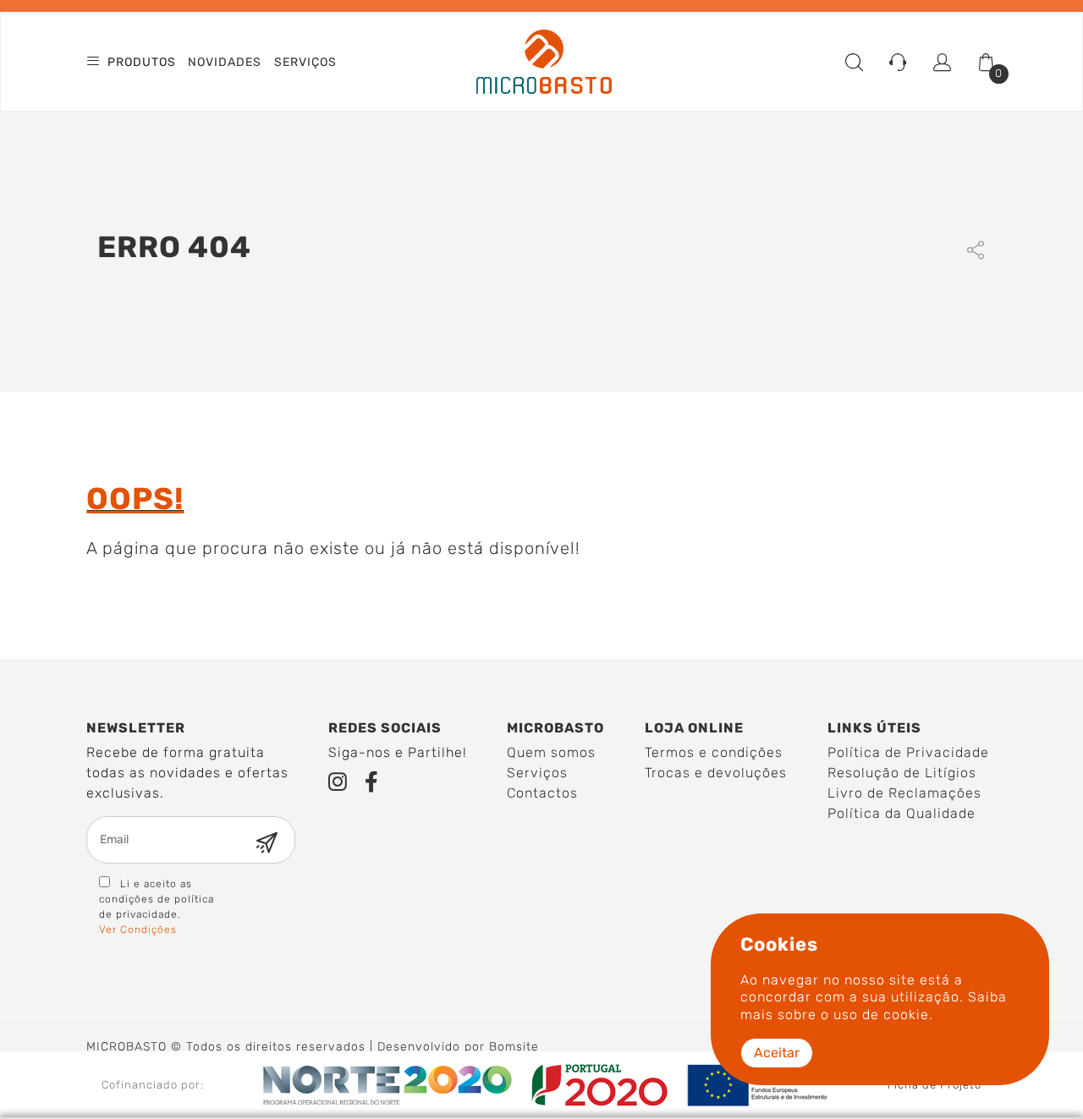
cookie (906, 1015)
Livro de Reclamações (904, 793)
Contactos (542, 793)
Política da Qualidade (901, 813)
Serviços (305, 62)
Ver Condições (138, 929)
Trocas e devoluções (716, 773)
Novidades (224, 62)
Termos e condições (714, 752)
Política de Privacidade (908, 752)
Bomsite (514, 1046)
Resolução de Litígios (901, 773)
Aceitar (777, 1053)
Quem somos (551, 752)
